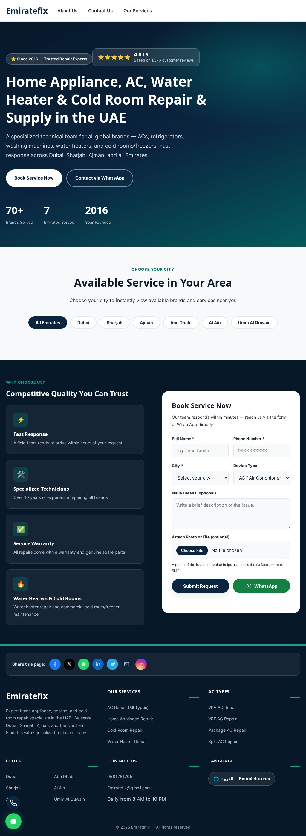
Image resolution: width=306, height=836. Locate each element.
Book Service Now (34, 178)
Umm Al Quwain (254, 322)
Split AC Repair (223, 741)
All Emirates (48, 322)
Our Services (137, 10)
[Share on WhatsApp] (83, 664)
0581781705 (119, 776)
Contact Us (100, 10)
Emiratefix (27, 10)
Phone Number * (248, 438)
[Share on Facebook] (55, 664)
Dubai (83, 322)
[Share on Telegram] (112, 664)
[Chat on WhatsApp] (13, 821)
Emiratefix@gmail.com (129, 787)
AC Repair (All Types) (128, 707)
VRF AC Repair (222, 718)
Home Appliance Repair (130, 718)
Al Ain (215, 322)
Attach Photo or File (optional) (201, 537)
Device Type (245, 465)
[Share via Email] (126, 664)
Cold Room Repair (124, 730)
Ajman (146, 322)
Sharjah (115, 322)
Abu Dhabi (181, 322)
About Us (67, 10)
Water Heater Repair (127, 741)
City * (177, 465)
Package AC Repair (227, 730)
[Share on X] (69, 664)
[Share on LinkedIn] (98, 664)
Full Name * (183, 438)
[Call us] (13, 803)
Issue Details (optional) (194, 493)
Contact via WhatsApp (99, 178)
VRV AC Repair (222, 707)
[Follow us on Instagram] (141, 664)
